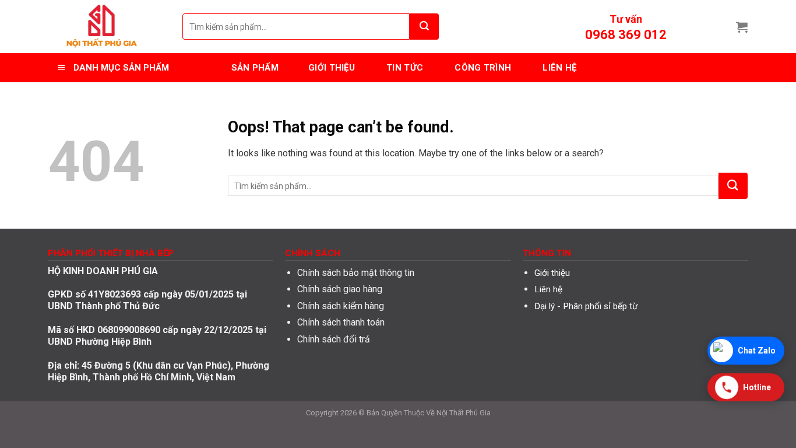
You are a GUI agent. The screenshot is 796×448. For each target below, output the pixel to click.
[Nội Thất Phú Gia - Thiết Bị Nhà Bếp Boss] (106, 26)
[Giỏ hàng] (742, 27)
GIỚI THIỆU (331, 67)
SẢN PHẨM (255, 67)
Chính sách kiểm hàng (340, 306)
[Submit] (424, 26)
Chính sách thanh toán (341, 322)
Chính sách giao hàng (339, 289)
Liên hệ (548, 289)
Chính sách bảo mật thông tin (355, 272)
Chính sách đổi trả (333, 339)
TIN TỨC (404, 67)
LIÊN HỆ (559, 67)
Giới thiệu (552, 273)
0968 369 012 (626, 34)
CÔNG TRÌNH (483, 67)
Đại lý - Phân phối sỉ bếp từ (585, 306)
